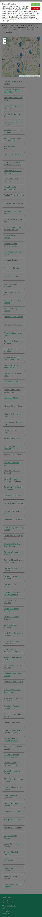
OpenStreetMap (29, 76)
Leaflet (21, 76)
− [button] (5, 42)
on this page (13, 19)
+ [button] (5, 39)
